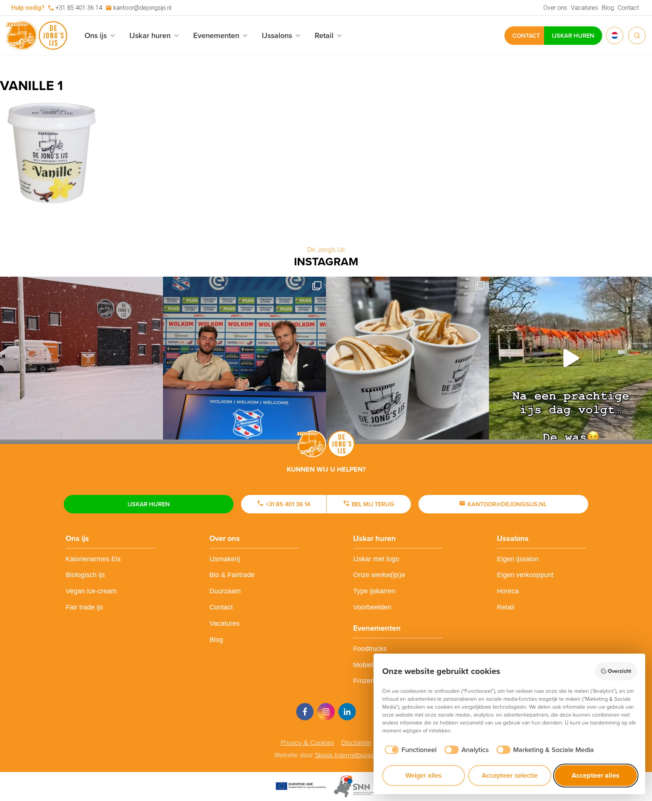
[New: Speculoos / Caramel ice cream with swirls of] (407, 358)
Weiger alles (423, 775)
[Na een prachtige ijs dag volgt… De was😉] (570, 358)
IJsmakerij (224, 559)
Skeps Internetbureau (346, 755)
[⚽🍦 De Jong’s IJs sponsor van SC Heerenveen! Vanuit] (244, 358)
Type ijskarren (374, 591)
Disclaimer (356, 742)
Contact (628, 7)
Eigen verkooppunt (525, 575)
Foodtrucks (370, 648)
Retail (505, 607)
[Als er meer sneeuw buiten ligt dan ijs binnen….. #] (81, 358)
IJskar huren (573, 35)
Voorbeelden (372, 607)
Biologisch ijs (85, 575)
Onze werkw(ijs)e (379, 575)
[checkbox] (409, 750)
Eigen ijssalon (518, 559)
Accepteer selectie (510, 775)
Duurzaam (225, 591)
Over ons (555, 7)
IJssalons (513, 538)
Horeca (508, 591)
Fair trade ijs (84, 607)
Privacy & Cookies (307, 742)
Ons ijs (77, 538)
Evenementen (377, 628)
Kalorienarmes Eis (93, 559)
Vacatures (584, 7)
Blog (608, 7)
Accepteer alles (596, 775)
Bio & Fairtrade (232, 575)
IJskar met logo (376, 559)
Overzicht (619, 671)
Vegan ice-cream (91, 591)
